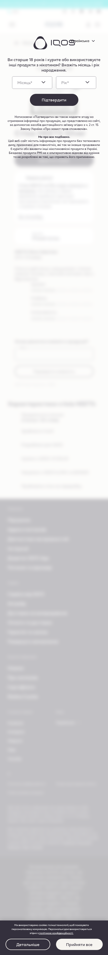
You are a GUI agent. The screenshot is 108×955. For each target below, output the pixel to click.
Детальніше (27, 944)
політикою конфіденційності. (56, 933)
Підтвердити (54, 100)
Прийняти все (79, 944)
